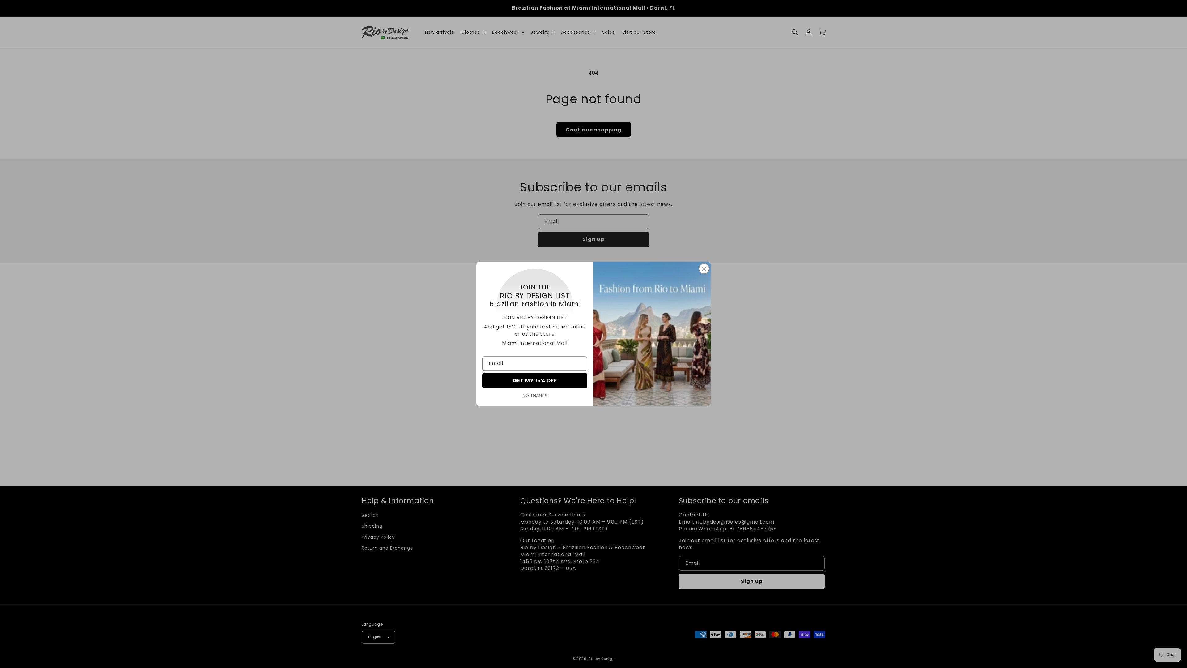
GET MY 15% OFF (535, 380)
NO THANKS (534, 395)
